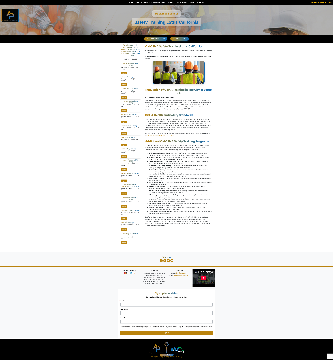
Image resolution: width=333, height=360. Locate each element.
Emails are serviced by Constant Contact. (187, 327)
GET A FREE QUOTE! (179, 39)
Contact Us (193, 2)
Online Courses (167, 2)
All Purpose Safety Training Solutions (163, 357)
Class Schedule (181, 2)
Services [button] (147, 2)
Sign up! (166, 333)
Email (122, 301)
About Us (138, 2)
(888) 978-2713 (181, 273)
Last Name (123, 318)
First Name (124, 309)
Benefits (156, 2)
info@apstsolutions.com (181, 275)
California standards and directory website (162, 135)
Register (123, 73)
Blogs (201, 2)
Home (131, 2)
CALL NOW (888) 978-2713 (156, 39)
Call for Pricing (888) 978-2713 (321, 2)
